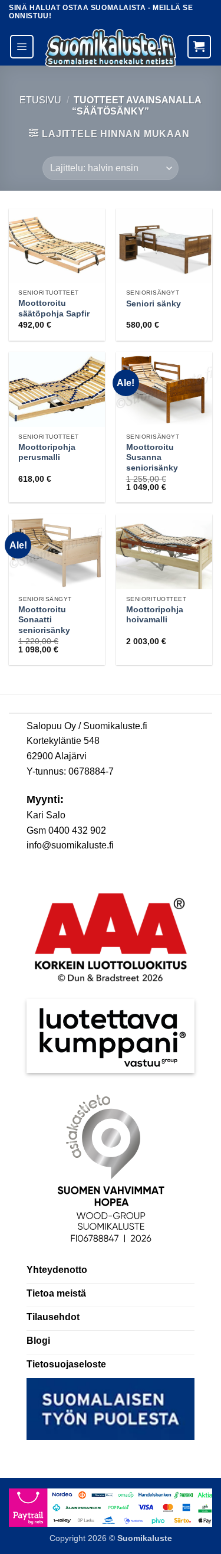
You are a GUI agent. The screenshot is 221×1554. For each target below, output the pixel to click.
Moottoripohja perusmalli (46, 452)
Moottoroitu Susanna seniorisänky (152, 457)
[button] (22, 46)
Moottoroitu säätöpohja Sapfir (54, 308)
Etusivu (40, 100)
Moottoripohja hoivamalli (154, 615)
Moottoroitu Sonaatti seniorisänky (44, 620)
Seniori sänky (153, 303)
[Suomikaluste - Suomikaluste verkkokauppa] (110, 47)
